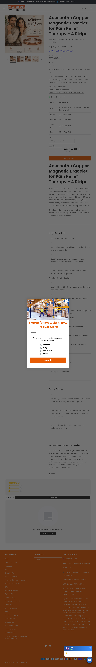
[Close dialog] (66, 301)
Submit (48, 360)
